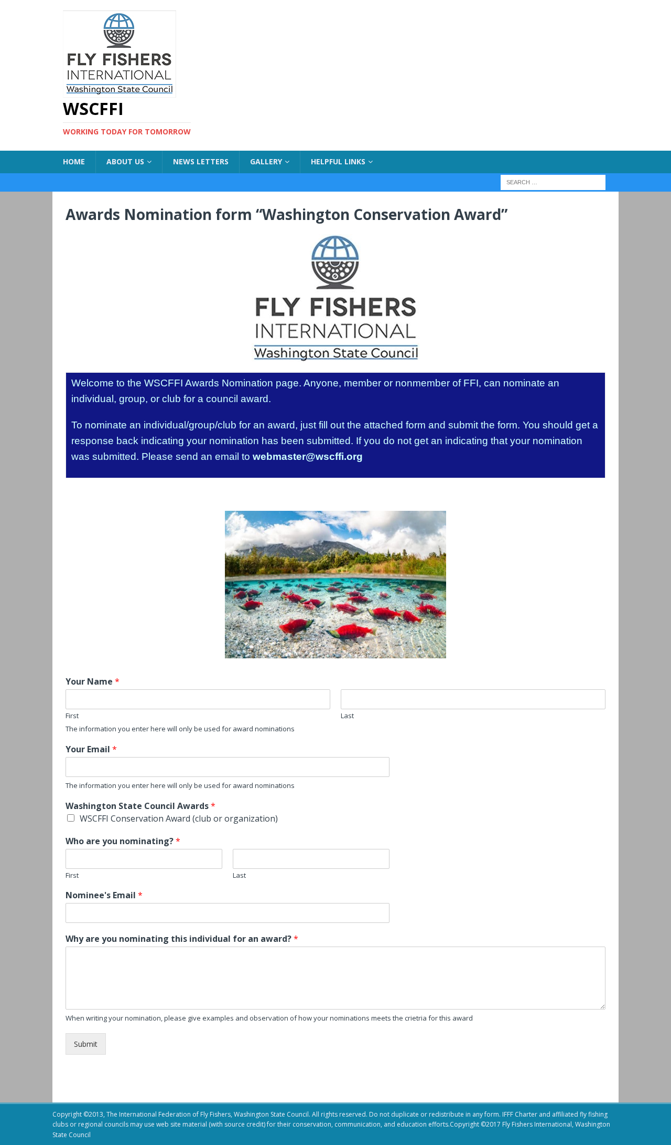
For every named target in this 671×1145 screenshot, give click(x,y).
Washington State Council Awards (140, 806)
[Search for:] (553, 181)
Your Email (91, 749)
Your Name (93, 681)
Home (74, 161)
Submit (86, 1044)
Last (347, 715)
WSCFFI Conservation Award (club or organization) (179, 818)
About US (125, 161)
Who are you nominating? (123, 841)
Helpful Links (338, 161)
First (72, 715)
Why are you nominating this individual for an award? (182, 938)
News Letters (201, 161)
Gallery (266, 161)
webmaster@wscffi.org (308, 456)
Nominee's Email (104, 895)
